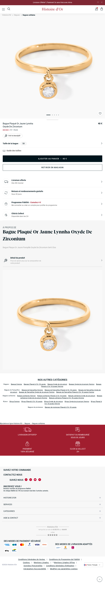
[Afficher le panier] (102, 9)
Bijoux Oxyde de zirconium (53, 401)
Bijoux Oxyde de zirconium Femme (77, 401)
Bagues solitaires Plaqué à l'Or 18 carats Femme (66, 398)
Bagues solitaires (29, 15)
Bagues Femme (16, 384)
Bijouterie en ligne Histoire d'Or (11, 423)
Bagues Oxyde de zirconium (57, 384)
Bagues (17, 15)
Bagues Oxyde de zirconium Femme (81, 384)
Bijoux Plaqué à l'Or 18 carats (32, 401)
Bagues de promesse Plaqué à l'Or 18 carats (61, 407)
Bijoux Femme (15, 401)
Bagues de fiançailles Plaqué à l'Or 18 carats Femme (75, 392)
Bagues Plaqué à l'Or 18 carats (35, 384)
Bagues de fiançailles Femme (32, 390)
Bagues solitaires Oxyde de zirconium (81, 396)
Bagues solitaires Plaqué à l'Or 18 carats (51, 396)
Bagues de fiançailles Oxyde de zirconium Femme (37, 392)
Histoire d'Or (6, 15)
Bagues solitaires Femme (26, 396)
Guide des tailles (14, 151)
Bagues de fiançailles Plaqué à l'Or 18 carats (61, 390)
